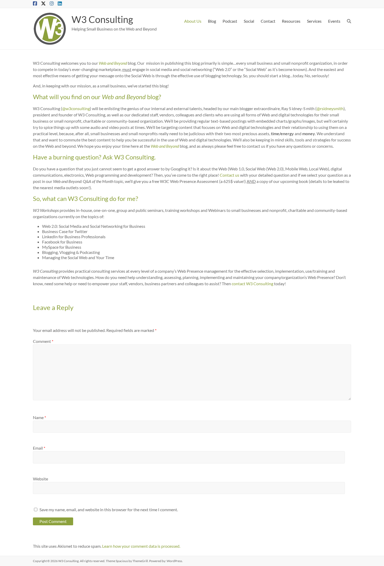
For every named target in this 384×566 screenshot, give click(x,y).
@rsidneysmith (330, 108)
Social (249, 21)
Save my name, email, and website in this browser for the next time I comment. (108, 509)
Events (334, 21)
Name (39, 417)
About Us (192, 21)
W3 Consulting (102, 19)
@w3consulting (76, 108)
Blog (212, 21)
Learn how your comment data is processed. (141, 546)
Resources (291, 21)
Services (314, 21)
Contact (268, 21)
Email (39, 447)
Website (40, 478)
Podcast (230, 21)
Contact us (229, 174)
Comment (43, 341)
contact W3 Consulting (252, 283)
